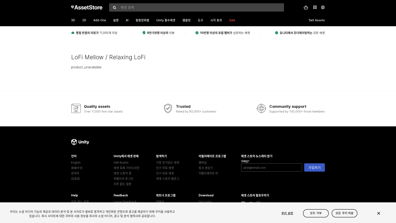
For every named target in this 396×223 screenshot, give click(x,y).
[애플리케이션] (314, 7)
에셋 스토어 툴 (122, 173)
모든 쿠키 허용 (345, 213)
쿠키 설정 (287, 213)
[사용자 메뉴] (323, 7)
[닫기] (378, 213)
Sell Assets (121, 162)
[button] (305, 7)
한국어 (75, 173)
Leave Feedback (125, 201)
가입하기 (314, 168)
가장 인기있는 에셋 (167, 162)
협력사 (160, 201)
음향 (116, 20)
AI (127, 20)
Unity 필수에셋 (165, 20)
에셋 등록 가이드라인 (126, 168)
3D (73, 20)
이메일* (245, 161)
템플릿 (187, 20)
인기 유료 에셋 (165, 173)
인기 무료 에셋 (165, 168)
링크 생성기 (206, 168)
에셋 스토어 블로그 (167, 178)
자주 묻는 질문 (122, 184)
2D (84, 20)
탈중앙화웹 (142, 20)
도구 (200, 20)
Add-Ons (99, 20)
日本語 (75, 178)
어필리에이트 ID (208, 173)
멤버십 (203, 162)
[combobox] (196, 7)
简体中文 (77, 168)
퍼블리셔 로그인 (123, 178)
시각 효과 (216, 20)
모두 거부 (316, 213)
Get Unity (205, 201)
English (76, 162)
